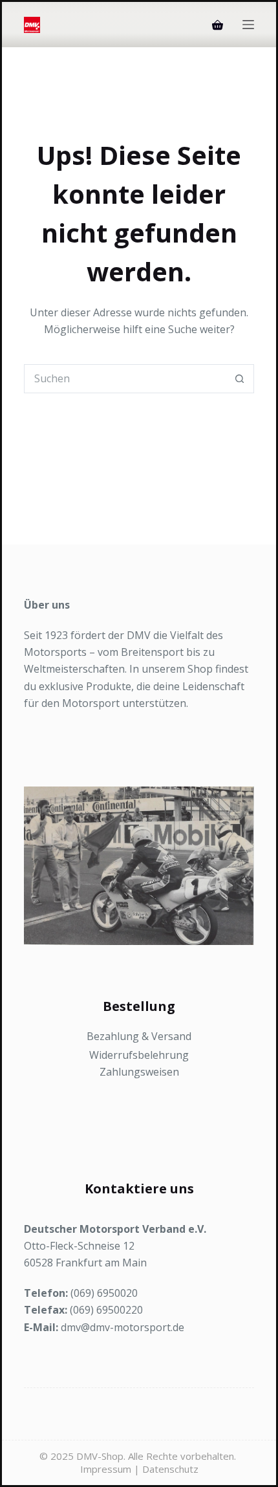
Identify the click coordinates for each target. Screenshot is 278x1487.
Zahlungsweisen (139, 1072)
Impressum (105, 1468)
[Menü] (248, 24)
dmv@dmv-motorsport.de (122, 1327)
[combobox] (125, 378)
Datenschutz (170, 1468)
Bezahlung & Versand (139, 1036)
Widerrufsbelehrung (139, 1055)
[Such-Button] (239, 379)
